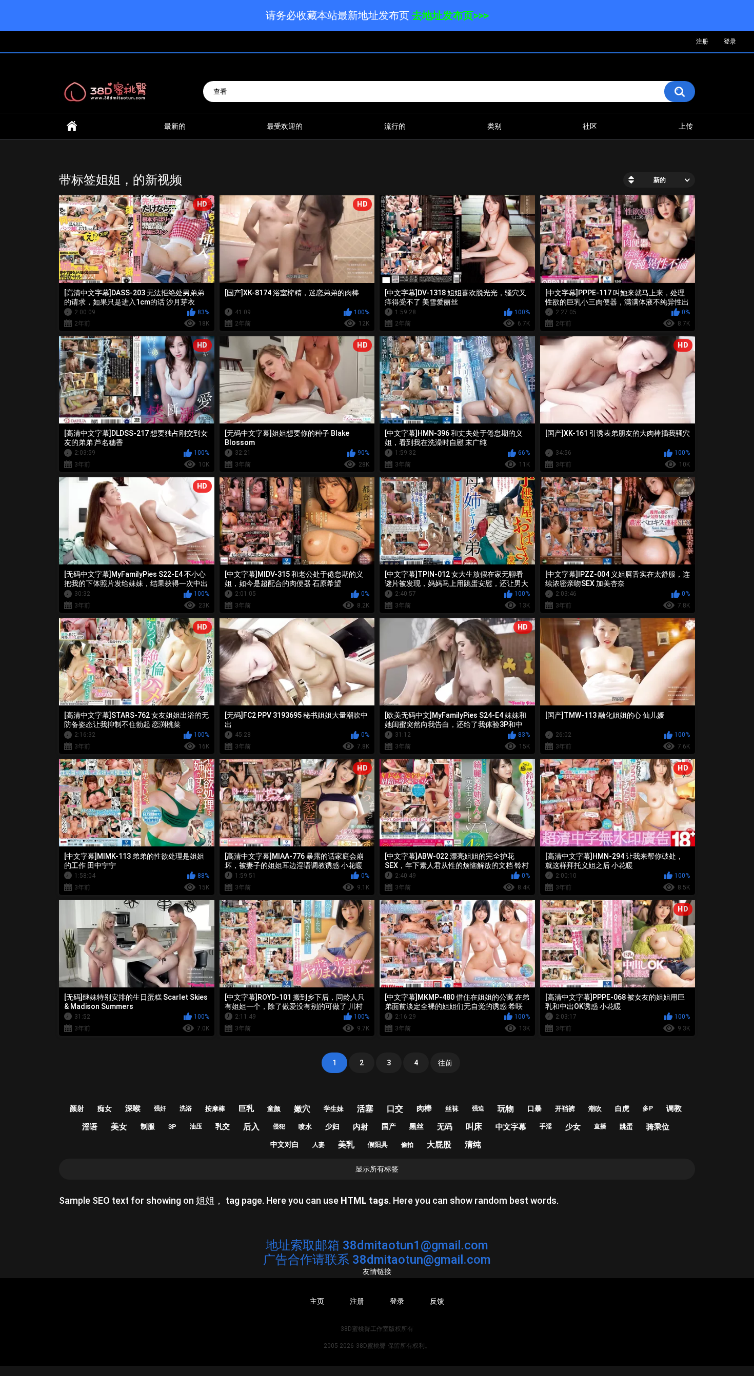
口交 (395, 1109)
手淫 (546, 1126)
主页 (317, 1301)
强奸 (160, 1108)
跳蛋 (626, 1126)
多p (648, 1108)
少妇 (332, 1126)
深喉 (133, 1108)
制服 (148, 1126)
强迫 (478, 1108)
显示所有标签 (377, 1169)
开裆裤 (565, 1108)
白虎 (622, 1108)
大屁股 (439, 1144)
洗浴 (186, 1108)
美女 (119, 1126)
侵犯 (279, 1126)
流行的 (395, 126)
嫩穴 (302, 1109)
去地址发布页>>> (450, 15)
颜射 (77, 1108)
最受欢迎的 (285, 126)
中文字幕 (510, 1126)
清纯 (473, 1144)
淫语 (89, 1126)
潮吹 (595, 1108)
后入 (251, 1126)
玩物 (506, 1109)
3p (172, 1126)
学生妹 (334, 1108)
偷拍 (407, 1144)
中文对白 (284, 1144)
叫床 (474, 1126)
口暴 (534, 1108)
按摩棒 (215, 1108)
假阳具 (378, 1144)
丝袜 (452, 1108)
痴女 (104, 1108)
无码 (444, 1126)
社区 (590, 126)
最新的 (175, 126)
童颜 (274, 1108)
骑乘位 (657, 1126)
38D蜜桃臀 (371, 1345)
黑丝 (416, 1126)
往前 (445, 1063)
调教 (674, 1108)
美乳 (346, 1144)
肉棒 (424, 1108)
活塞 (365, 1109)
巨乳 (246, 1108)
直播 (600, 1126)
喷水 (305, 1126)
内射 (360, 1126)
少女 (573, 1126)
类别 (494, 126)
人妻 (318, 1144)
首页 (72, 126)
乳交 (222, 1126)
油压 (196, 1126)
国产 (389, 1126)
